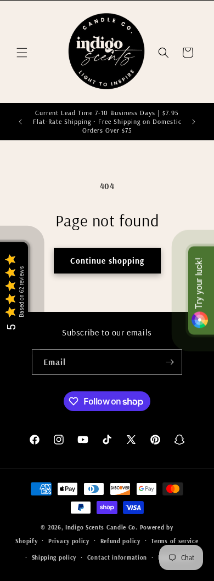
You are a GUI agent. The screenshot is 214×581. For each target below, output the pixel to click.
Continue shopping (107, 260)
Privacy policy (68, 541)
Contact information (117, 557)
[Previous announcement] (20, 122)
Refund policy (120, 541)
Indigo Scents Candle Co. (101, 527)
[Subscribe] (169, 362)
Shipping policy (54, 557)
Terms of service (174, 541)
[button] (22, 53)
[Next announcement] (194, 122)
